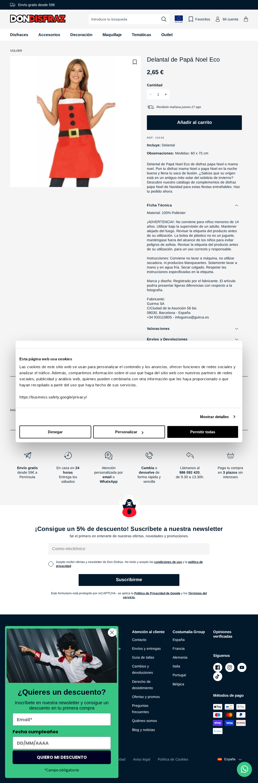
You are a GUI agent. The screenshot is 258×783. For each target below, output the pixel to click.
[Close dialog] (112, 632)
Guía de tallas (143, 657)
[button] (246, 19)
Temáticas (141, 35)
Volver (16, 50)
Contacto (139, 640)
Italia (176, 666)
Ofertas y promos (146, 697)
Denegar (55, 432)
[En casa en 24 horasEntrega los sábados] (68, 469)
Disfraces (19, 35)
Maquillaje (112, 35)
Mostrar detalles (214, 417)
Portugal (179, 675)
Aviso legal (141, 759)
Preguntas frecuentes (140, 709)
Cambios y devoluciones (142, 669)
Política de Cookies (173, 759)
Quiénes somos (144, 721)
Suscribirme (129, 579)
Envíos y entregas (146, 648)
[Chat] (244, 769)
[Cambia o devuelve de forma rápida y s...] (149, 469)
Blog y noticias (143, 730)
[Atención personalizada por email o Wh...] (108, 469)
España (179, 640)
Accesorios (49, 35)
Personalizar (126, 432)
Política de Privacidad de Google (157, 593)
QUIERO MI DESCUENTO (62, 757)
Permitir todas (202, 432)
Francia (179, 648)
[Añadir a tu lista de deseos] (135, 62)
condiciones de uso (168, 562)
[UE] (178, 19)
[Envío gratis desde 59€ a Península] (27, 469)
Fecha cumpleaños (35, 731)
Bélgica (178, 684)
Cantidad (155, 85)
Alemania (180, 657)
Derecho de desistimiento (142, 685)
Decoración (81, 35)
